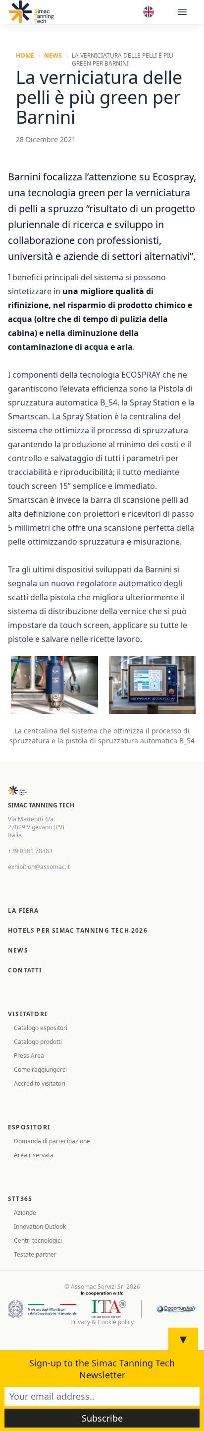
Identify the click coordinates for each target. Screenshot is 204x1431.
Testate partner (35, 1254)
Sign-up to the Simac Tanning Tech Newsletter (102, 1369)
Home (25, 56)
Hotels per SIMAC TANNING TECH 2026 (78, 930)
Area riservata (33, 1155)
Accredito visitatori (39, 1083)
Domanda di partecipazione (52, 1141)
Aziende (25, 1212)
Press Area (29, 1055)
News (53, 56)
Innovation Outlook (40, 1226)
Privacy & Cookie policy (102, 1322)
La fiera (23, 910)
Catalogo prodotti (38, 1041)
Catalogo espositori (40, 1028)
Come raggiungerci (40, 1069)
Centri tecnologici (38, 1240)
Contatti (25, 970)
